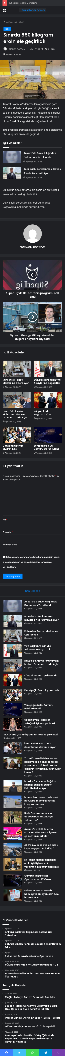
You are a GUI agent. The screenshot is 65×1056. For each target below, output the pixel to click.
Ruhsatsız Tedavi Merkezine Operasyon (29, 2)
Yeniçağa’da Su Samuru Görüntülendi (47, 447)
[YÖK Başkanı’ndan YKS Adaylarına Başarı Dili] (48, 369)
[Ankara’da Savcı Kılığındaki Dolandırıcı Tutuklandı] (12, 157)
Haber (21, 22)
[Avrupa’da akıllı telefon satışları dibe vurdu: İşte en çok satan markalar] (13, 833)
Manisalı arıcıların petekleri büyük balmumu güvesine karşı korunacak (41, 801)
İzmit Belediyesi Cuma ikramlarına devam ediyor (40, 745)
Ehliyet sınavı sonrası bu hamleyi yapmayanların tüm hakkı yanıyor (41, 894)
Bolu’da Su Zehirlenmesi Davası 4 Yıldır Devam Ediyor (41, 618)
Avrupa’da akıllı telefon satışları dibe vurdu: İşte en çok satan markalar (40, 832)
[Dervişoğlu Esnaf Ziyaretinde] (17, 435)
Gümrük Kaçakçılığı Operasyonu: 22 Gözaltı (38, 877)
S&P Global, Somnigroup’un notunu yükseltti (31, 734)
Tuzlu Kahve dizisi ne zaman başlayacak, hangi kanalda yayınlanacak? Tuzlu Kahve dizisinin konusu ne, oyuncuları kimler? (42, 765)
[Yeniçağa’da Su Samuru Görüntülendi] (48, 435)
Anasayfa (11, 22)
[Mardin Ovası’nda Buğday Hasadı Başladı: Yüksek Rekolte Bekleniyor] (13, 786)
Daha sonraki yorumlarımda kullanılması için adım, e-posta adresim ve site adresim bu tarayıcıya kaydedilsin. (31, 562)
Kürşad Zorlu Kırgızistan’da (42, 413)
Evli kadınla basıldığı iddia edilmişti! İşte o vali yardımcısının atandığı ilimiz (41, 863)
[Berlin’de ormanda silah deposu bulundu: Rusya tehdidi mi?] (13, 817)
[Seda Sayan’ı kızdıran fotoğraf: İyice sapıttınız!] (13, 724)
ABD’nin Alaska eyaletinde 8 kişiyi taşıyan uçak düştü (41, 846)
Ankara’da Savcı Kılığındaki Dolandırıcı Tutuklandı (40, 603)
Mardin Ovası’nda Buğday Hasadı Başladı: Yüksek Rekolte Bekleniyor (40, 785)
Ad (5, 519)
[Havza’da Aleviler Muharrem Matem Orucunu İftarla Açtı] (17, 400)
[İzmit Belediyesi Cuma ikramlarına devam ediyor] (13, 748)
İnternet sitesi (10, 544)
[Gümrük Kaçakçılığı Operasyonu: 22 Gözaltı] (13, 880)
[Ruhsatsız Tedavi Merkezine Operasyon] (17, 369)
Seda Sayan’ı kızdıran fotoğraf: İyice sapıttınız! (39, 721)
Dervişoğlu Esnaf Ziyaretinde (13, 447)
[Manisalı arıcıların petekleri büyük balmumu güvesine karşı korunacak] (13, 802)
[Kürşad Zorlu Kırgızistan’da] (48, 400)
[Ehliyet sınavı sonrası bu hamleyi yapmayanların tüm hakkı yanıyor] (13, 895)
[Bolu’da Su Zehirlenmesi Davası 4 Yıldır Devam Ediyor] (12, 173)
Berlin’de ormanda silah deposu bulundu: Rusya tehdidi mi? (38, 816)
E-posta (8, 532)
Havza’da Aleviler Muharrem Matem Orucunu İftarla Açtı (15, 414)
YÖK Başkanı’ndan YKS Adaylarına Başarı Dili (47, 381)
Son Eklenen (32, 590)
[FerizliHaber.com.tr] (32, 10)
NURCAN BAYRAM (16, 49)
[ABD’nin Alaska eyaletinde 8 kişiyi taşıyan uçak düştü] (13, 849)
